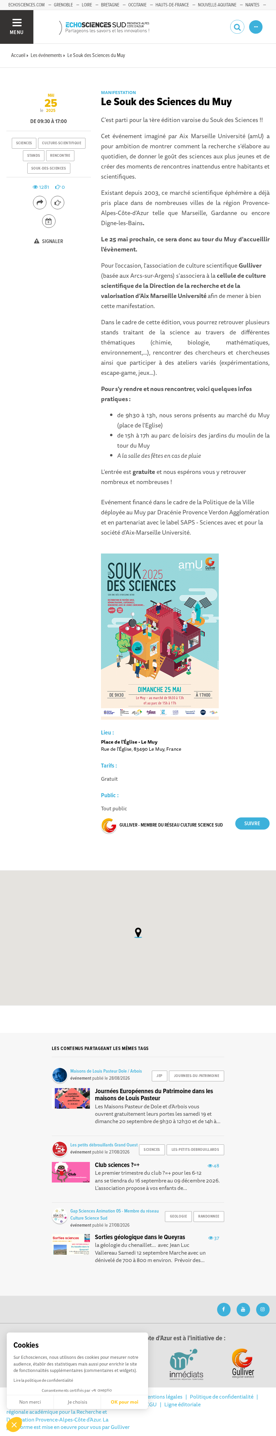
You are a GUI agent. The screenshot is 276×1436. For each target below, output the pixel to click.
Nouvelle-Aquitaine (217, 5)
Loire (87, 5)
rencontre (60, 155)
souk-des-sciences (48, 168)
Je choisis (77, 1402)
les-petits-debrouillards (195, 1149)
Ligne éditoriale (182, 1404)
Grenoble (63, 5)
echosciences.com (26, 5)
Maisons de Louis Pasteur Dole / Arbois (106, 1071)
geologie (178, 1216)
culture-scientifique (61, 143)
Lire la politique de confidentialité (43, 1380)
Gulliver (120, 1427)
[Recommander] (57, 202)
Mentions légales (162, 1396)
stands (33, 155)
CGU (151, 1404)
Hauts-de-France (172, 5)
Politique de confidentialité (221, 1396)
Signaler (52, 241)
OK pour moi (124, 1402)
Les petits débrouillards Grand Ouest (104, 1145)
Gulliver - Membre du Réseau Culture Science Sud (171, 825)
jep (160, 1076)
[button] (14, 1424)
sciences (24, 143)
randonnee (208, 1216)
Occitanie (137, 5)
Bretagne (110, 5)
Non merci (30, 1402)
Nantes (252, 5)
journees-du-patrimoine (196, 1076)
